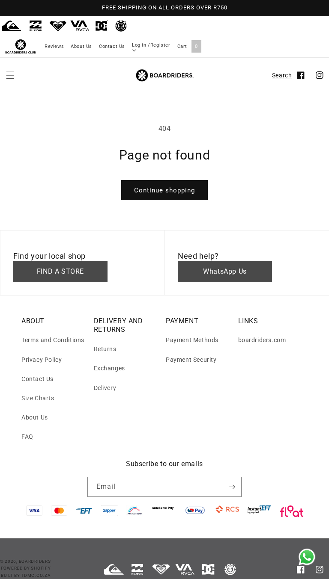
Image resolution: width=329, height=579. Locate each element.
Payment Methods (192, 340)
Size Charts (37, 398)
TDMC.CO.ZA (36, 575)
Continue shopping (164, 190)
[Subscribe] (231, 487)
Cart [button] (187, 46)
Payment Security (191, 359)
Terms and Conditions (52, 340)
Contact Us (112, 46)
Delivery (105, 387)
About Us (81, 46)
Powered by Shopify (26, 568)
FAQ (27, 436)
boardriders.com (262, 340)
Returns (105, 349)
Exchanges (109, 368)
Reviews (54, 46)
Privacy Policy (41, 359)
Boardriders (35, 561)
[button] (10, 75)
